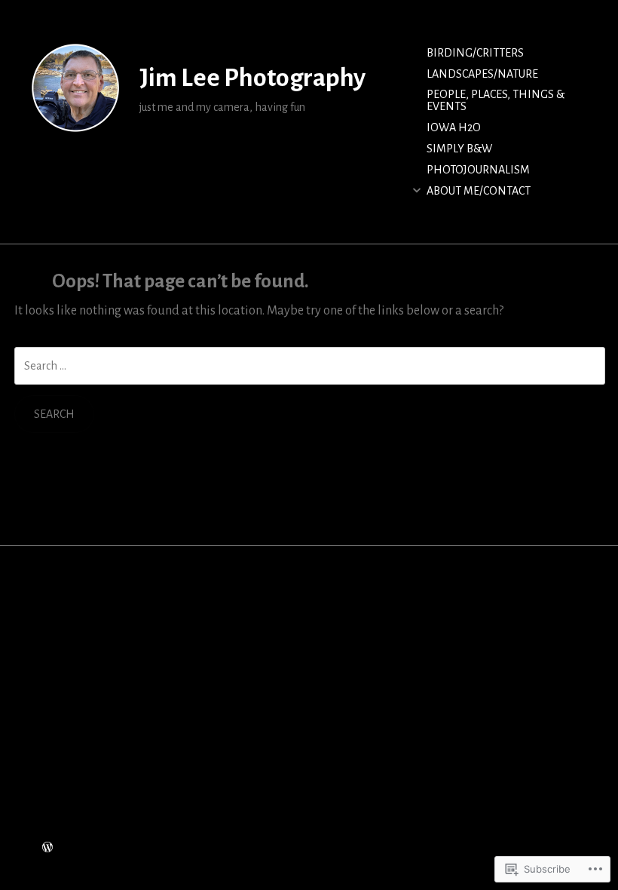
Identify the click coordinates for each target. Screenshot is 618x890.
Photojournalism (478, 170)
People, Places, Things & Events (495, 100)
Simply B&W (459, 149)
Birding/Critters (475, 53)
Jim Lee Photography (252, 77)
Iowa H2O (454, 127)
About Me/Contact (479, 191)
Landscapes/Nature (482, 74)
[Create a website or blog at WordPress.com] (47, 848)
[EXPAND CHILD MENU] (416, 190)
